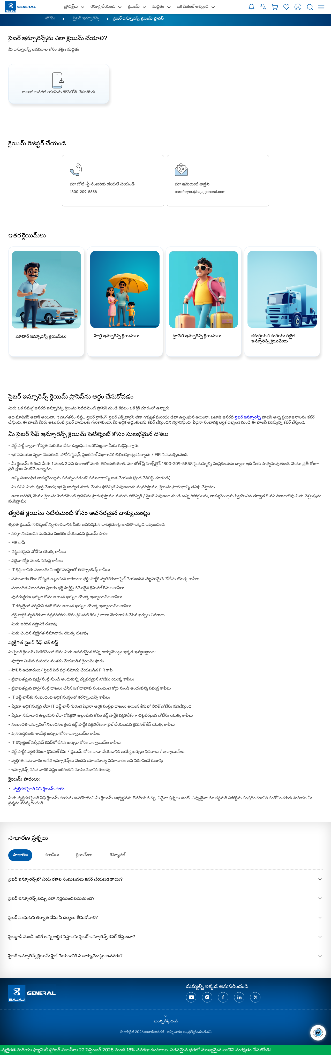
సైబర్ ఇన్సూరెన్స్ (86, 18)
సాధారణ (20, 854)
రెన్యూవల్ (117, 854)
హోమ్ (50, 18)
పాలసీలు (52, 854)
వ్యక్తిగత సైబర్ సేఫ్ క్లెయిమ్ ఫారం (38, 788)
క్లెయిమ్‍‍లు (84, 854)
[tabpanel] (58, 84)
